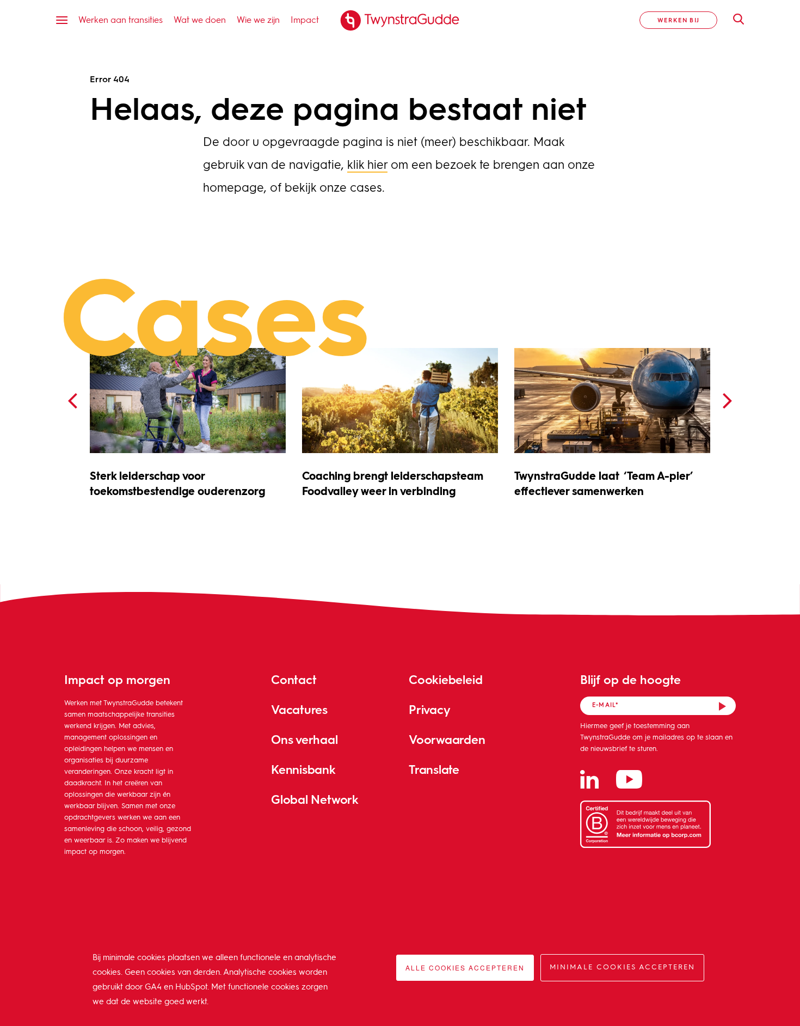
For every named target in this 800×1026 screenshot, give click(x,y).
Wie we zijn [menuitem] (258, 19)
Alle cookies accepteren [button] (465, 967)
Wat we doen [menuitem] (200, 19)
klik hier (367, 166)
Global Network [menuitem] (315, 799)
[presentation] (72, 401)
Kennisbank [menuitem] (303, 769)
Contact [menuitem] (293, 679)
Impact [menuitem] (305, 19)
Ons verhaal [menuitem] (304, 739)
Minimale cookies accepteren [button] (622, 967)
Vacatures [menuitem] (299, 709)
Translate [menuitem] (434, 769)
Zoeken (733, 19)
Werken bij (678, 20)
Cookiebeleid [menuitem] (445, 679)
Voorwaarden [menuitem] (447, 739)
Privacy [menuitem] (429, 709)
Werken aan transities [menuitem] (120, 19)
